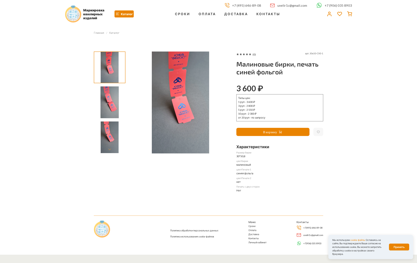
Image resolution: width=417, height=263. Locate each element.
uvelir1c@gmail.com (292, 5)
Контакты (268, 14)
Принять (399, 246)
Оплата (207, 14)
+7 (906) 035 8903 (338, 5)
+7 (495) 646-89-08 (246, 5)
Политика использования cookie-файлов (192, 236)
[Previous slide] (136, 102)
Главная (99, 32)
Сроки (182, 14)
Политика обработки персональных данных (194, 230)
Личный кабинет (257, 242)
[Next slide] (110, 149)
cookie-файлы (357, 240)
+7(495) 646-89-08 (313, 227)
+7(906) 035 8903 (312, 243)
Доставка (236, 14)
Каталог (114, 32)
